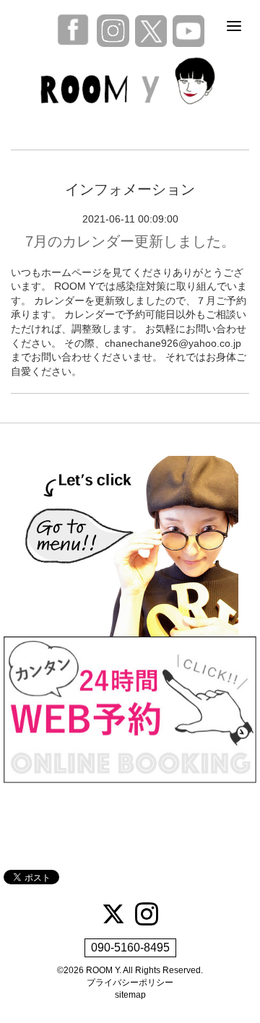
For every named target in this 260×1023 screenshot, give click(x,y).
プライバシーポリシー (130, 982)
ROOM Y (102, 970)
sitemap (130, 995)
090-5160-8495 (130, 947)
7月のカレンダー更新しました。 (130, 241)
